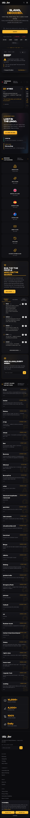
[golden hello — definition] (15, 577)
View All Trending (15, 82)
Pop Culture (23, 464)
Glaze (16, 39)
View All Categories (20, 159)
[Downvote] (25, 52)
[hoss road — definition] (15, 665)
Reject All (8, 812)
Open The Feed (11, 132)
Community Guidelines (7, 796)
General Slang (23, 432)
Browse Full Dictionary (21, 384)
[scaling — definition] (15, 686)
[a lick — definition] (15, 488)
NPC (26, 39)
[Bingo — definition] (15, 547)
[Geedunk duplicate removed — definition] (15, 498)
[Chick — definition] (15, 435)
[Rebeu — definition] (15, 414)
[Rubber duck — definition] (15, 625)
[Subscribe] (24, 372)
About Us (4, 782)
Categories (4, 758)
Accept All (22, 812)
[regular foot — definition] (15, 675)
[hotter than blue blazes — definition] (15, 635)
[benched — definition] (15, 537)
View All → (15, 42)
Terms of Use (5, 791)
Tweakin (17, 36)
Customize (15, 815)
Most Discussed (24, 300)
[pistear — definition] (15, 597)
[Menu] (27, 2)
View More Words (14, 350)
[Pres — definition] (15, 392)
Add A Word (9, 291)
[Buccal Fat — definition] (15, 478)
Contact (3, 784)
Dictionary (4, 756)
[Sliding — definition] (15, 567)
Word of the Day (5, 772)
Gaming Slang (23, 683)
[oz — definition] (15, 616)
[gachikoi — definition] (15, 509)
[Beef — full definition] (15, 60)
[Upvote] (20, 52)
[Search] (24, 3)
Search (15, 31)
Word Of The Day (15, 47)
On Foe (4, 39)
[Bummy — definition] (15, 457)
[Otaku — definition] (15, 645)
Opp (21, 39)
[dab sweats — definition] (15, 518)
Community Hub (5, 770)
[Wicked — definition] (15, 467)
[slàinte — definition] (15, 557)
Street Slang (23, 389)
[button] (27, 82)
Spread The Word (9, 70)
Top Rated (15, 299)
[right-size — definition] (15, 655)
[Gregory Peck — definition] (15, 587)
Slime (10, 39)
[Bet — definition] (15, 446)
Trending (4, 761)
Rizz (24, 36)
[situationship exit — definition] (15, 528)
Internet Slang (23, 400)
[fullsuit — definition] (15, 607)
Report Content (5, 798)
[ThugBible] (6, 2)
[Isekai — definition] (15, 403)
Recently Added (6, 300)
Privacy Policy (5, 793)
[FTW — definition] (15, 424)
